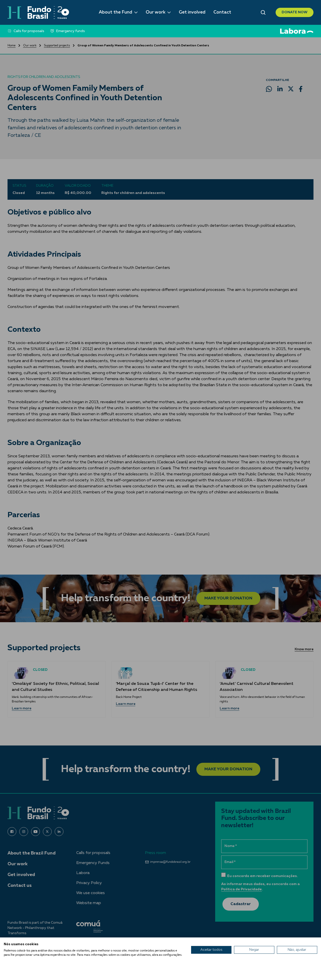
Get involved (192, 12)
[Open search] (263, 12)
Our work (155, 12)
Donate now (294, 12)
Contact (222, 12)
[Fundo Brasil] (38, 12)
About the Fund (115, 12)
